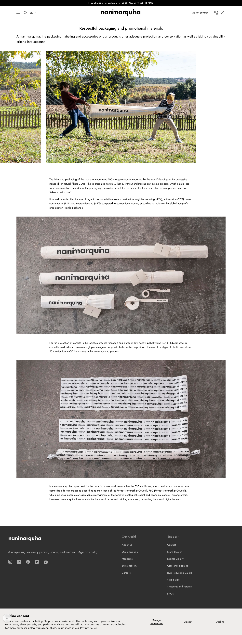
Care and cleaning (177, 566)
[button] (20, 12)
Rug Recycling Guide (179, 573)
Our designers (130, 552)
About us (127, 545)
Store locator (174, 552)
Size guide (173, 580)
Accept (188, 622)
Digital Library (175, 559)
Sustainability (129, 566)
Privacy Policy (88, 628)
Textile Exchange (74, 208)
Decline (220, 622)
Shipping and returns (179, 586)
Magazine (127, 559)
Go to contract (200, 12)
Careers (126, 573)
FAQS (170, 594)
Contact (171, 545)
